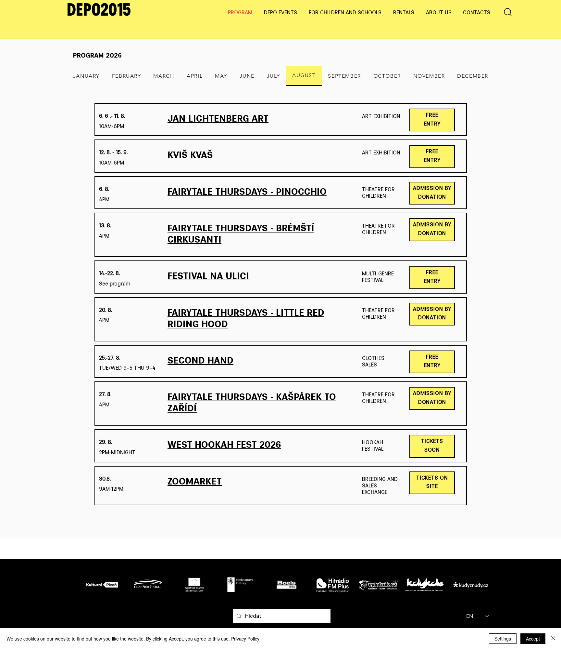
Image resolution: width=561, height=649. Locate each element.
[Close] (553, 638)
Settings (502, 638)
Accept (533, 638)
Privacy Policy (245, 638)
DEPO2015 (99, 11)
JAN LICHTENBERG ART (218, 119)
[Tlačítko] (103, 584)
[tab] (86, 76)
